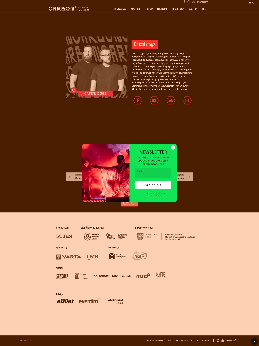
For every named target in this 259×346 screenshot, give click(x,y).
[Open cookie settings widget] (254, 341)
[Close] (173, 147)
